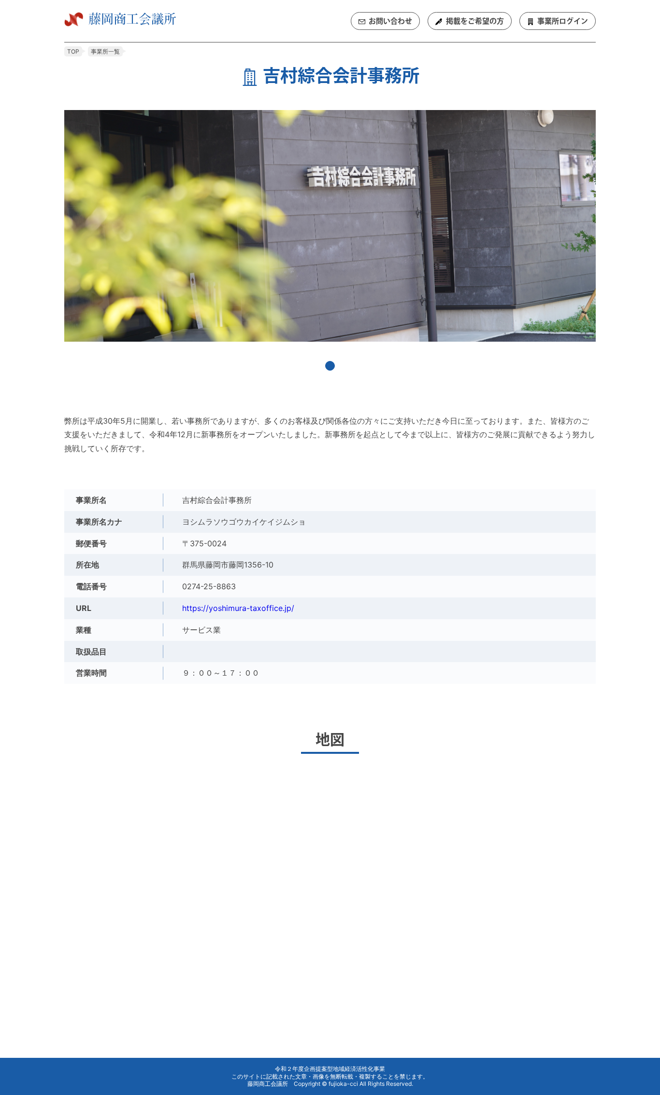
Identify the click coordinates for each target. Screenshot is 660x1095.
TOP (73, 51)
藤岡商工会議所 (132, 18)
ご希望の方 (475, 21)
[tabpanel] (330, 226)
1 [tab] (330, 366)
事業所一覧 (105, 51)
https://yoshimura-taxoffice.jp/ (238, 608)
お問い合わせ (390, 21)
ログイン (562, 21)
